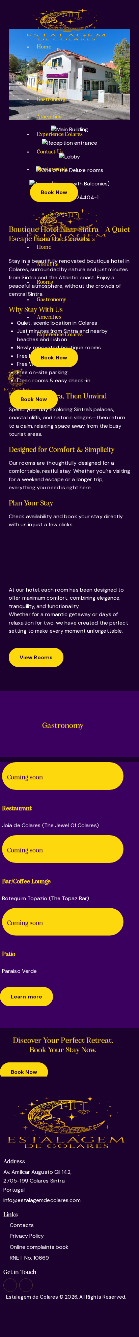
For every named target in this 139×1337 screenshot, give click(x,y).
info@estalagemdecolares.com (42, 1200)
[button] (12, 408)
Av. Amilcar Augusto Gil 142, (37, 1171)
